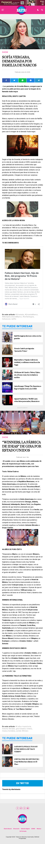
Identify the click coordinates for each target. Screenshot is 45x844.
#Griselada (19, 314)
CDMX (33, 828)
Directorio (16, 828)
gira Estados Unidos (24, 728)
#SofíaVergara (28, 317)
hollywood (6, 319)
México (39, 828)
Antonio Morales (8, 728)
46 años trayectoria (23, 726)
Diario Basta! (8, 828)
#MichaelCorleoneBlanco (12, 317)
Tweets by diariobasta (11, 789)
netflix (13, 319)
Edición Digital (25, 828)
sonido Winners (22, 731)
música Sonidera (8, 731)
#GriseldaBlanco (31, 314)
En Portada (23, 831)
